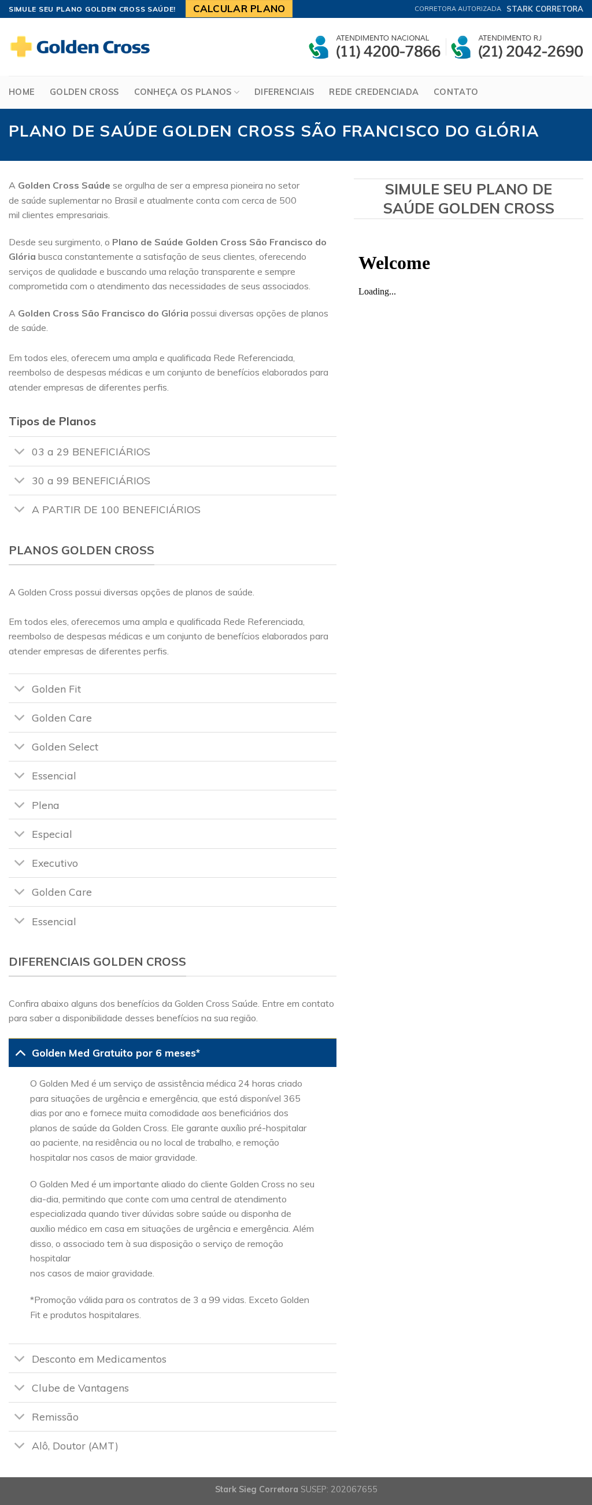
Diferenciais (284, 92)
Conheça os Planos (183, 92)
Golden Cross (84, 92)
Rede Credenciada (374, 92)
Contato (456, 92)
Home (22, 92)
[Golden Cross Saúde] (84, 47)
